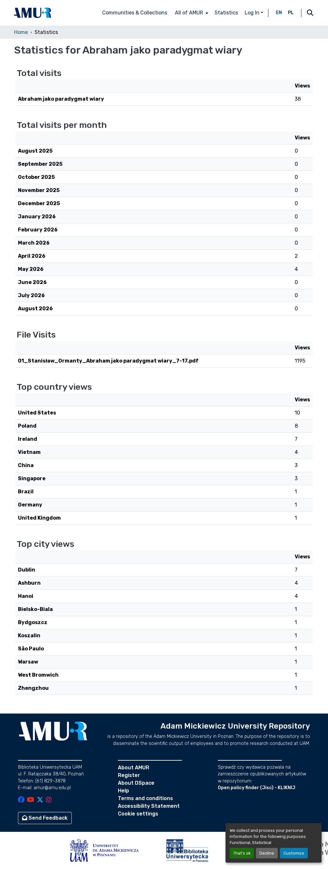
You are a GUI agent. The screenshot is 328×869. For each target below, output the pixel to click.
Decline (266, 853)
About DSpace (136, 783)
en (279, 12)
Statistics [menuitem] (226, 13)
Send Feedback (47, 818)
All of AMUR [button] (189, 13)
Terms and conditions (145, 798)
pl (291, 12)
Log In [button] (253, 13)
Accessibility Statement (149, 806)
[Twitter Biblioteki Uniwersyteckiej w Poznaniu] (40, 800)
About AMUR (133, 768)
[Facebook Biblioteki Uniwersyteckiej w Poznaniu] (21, 800)
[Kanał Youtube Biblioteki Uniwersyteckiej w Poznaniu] (30, 800)
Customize (293, 853)
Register (129, 775)
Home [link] (21, 32)
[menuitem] (191, 13)
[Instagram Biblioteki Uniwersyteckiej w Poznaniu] (49, 800)
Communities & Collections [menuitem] (134, 13)
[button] (32, 13)
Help (123, 791)
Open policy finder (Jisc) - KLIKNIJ (256, 787)
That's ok (241, 853)
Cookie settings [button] (138, 814)
